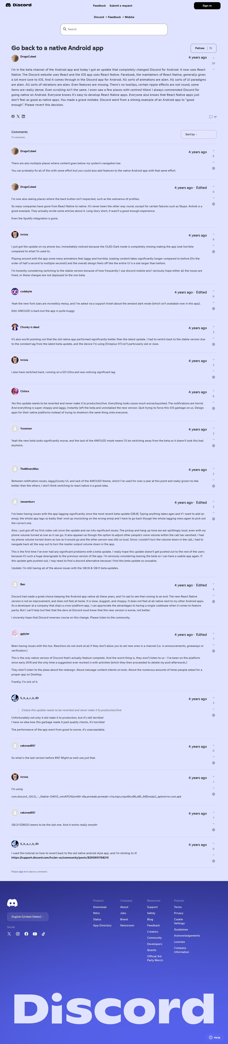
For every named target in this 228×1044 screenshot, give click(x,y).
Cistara (24, 391)
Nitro (96, 913)
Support (152, 907)
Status (97, 919)
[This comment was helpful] (213, 151)
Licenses (179, 941)
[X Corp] (18, 116)
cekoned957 (27, 745)
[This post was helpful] (213, 58)
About (124, 907)
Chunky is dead (29, 327)
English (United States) (27, 916)
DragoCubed (28, 56)
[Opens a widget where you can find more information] (214, 1037)
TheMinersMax (29, 469)
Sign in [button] (207, 5)
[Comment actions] (213, 168)
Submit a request (121, 5)
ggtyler (24, 634)
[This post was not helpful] (213, 69)
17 (215, 117)
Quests (151, 950)
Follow (199, 48)
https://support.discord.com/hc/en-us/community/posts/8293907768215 (60, 857)
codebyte (26, 291)
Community (154, 937)
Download (100, 907)
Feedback (99, 5)
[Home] (18, 6)
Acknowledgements (187, 935)
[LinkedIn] (23, 116)
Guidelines (181, 929)
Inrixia (24, 234)
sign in (22, 872)
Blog (150, 919)
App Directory (102, 925)
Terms (178, 907)
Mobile (129, 17)
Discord (99, 17)
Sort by (190, 134)
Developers (154, 944)
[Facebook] (13, 116)
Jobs (123, 913)
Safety (151, 913)
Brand (124, 919)
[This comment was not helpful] (213, 162)
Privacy (178, 913)
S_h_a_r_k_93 (29, 698)
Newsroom (127, 925)
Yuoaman (26, 428)
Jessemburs (27, 501)
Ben (22, 584)
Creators (152, 931)
